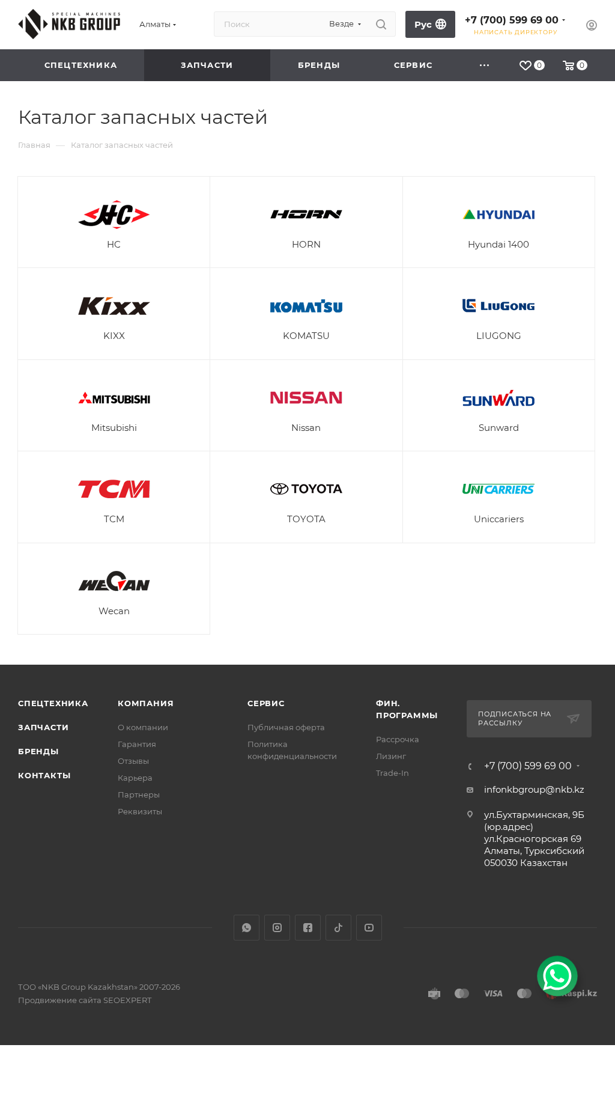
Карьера (135, 777)
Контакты (44, 775)
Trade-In (392, 773)
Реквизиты (140, 811)
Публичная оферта (286, 727)
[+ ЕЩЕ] (485, 65)
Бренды (38, 751)
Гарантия (137, 744)
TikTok (338, 928)
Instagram (277, 928)
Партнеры (139, 794)
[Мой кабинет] (591, 26)
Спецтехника (53, 703)
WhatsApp (246, 928)
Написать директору (515, 32)
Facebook (308, 928)
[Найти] (381, 24)
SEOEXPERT (127, 1000)
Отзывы (133, 761)
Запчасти (43, 727)
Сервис (266, 703)
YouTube (369, 928)
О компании (143, 727)
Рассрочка (397, 739)
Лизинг (391, 756)
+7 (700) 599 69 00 (512, 20)
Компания (146, 703)
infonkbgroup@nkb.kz (534, 789)
